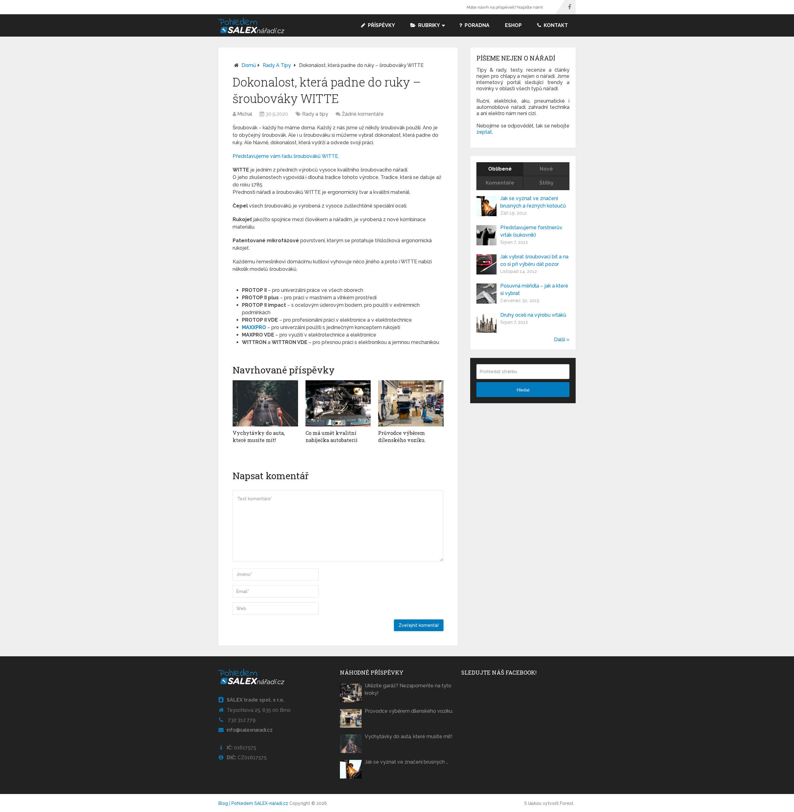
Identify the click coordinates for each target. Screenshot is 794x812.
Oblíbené (500, 169)
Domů (249, 65)
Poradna (476, 25)
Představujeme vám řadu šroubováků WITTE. (286, 156)
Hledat (523, 389)
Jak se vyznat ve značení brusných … (406, 762)
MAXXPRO (254, 327)
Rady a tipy (277, 65)
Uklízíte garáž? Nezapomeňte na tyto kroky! (408, 689)
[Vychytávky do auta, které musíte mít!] (265, 403)
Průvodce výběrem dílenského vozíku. (402, 436)
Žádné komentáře (363, 114)
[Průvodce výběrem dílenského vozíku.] (411, 403)
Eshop (513, 25)
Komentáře (500, 183)
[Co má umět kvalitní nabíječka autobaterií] (338, 403)
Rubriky (428, 25)
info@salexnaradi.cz (250, 730)
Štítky (546, 183)
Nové (546, 169)
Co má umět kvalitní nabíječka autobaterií (332, 436)
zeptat (484, 132)
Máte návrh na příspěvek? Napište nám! (505, 7)
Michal (244, 114)
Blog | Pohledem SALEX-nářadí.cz (253, 803)
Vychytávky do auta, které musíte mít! (259, 436)
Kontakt (555, 25)
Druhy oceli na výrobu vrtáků (533, 315)
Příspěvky (381, 25)
